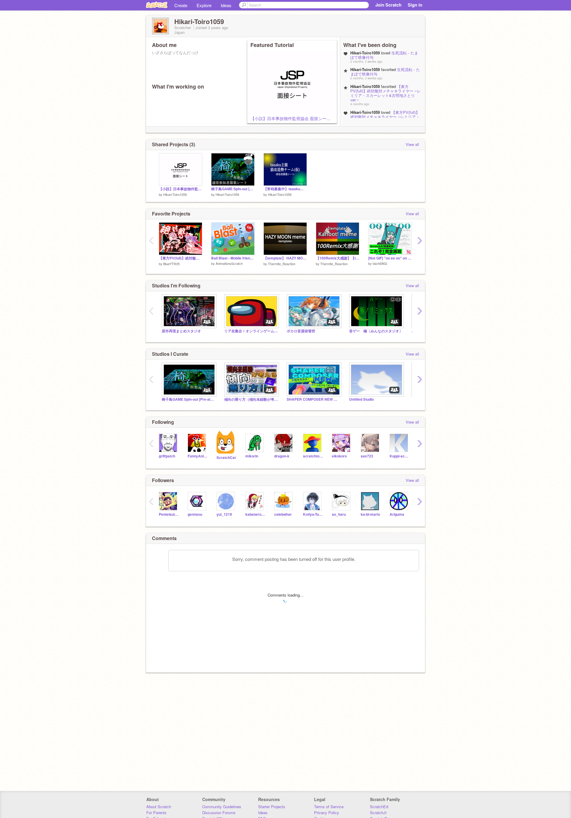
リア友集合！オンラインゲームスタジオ (251, 331)
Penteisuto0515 (169, 514)
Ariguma (397, 514)
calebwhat (282, 514)
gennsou (195, 514)
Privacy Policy (326, 812)
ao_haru (339, 514)
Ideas (226, 5)
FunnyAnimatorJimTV (198, 456)
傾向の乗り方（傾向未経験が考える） (251, 399)
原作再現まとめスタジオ (181, 331)
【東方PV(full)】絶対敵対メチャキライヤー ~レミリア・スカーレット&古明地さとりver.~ (385, 93)
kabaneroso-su (255, 514)
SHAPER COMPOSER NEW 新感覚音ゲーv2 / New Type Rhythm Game (313, 399)
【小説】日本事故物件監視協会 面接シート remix (296, 118)
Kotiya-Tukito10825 (313, 514)
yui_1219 (224, 514)
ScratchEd (379, 806)
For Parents (156, 812)
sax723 (367, 456)
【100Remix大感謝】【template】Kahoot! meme (337, 258)
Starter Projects (271, 806)
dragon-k (281, 456)
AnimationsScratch (229, 263)
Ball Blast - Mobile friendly (233, 258)
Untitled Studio (361, 399)
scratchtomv (313, 456)
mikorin (251, 456)
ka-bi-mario (370, 514)
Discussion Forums (219, 812)
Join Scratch (388, 4)
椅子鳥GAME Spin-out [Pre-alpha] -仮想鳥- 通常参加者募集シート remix (233, 188)
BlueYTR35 (171, 263)
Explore (204, 5)
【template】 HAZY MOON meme (285, 258)
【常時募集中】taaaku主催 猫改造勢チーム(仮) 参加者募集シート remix (285, 188)
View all (412, 144)
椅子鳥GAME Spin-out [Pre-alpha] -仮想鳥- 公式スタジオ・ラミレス (188, 399)
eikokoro (339, 456)
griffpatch (167, 456)
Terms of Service (328, 806)
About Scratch (158, 806)
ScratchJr (378, 812)
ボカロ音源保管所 (301, 331)
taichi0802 (380, 263)
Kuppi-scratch (400, 456)
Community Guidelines (221, 806)
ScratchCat (226, 457)
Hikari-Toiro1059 (175, 194)
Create (180, 5)
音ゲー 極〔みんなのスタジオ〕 (376, 331)
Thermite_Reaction (281, 263)
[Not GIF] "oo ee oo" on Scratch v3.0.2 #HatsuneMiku (390, 258)
